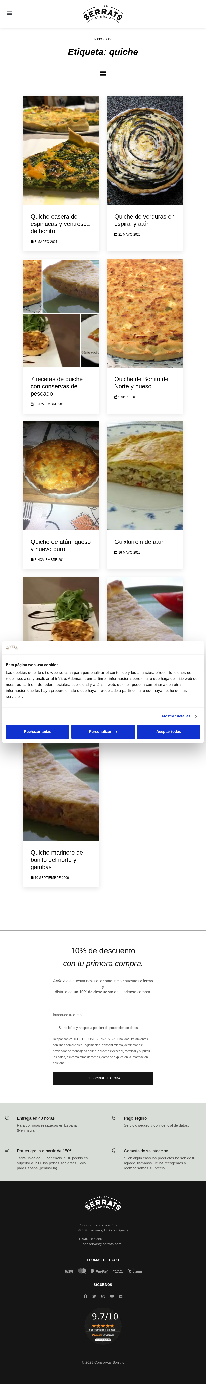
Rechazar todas (37, 732)
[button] (9, 13)
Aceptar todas (168, 732)
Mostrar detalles (176, 716)
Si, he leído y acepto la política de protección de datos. (99, 1027)
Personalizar (100, 732)
